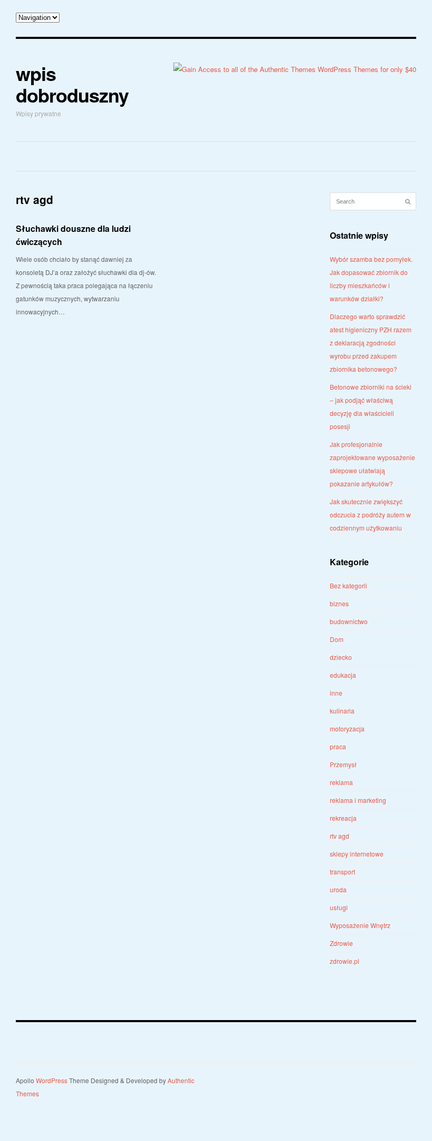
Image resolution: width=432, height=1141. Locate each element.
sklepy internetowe (357, 853)
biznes (339, 603)
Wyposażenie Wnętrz (360, 925)
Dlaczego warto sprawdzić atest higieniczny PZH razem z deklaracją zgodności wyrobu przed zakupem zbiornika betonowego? (370, 342)
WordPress (51, 1080)
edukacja (343, 674)
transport (342, 871)
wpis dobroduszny (72, 83)
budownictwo (349, 621)
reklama (341, 782)
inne (336, 692)
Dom (336, 639)
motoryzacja (347, 728)
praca (338, 746)
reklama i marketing (358, 800)
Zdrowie (341, 943)
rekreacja (343, 817)
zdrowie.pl (344, 960)
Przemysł (343, 764)
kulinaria (342, 710)
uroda (338, 889)
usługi (339, 907)
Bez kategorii (348, 585)
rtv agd (339, 835)
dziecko (341, 657)
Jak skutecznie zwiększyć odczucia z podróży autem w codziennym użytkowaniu (370, 514)
